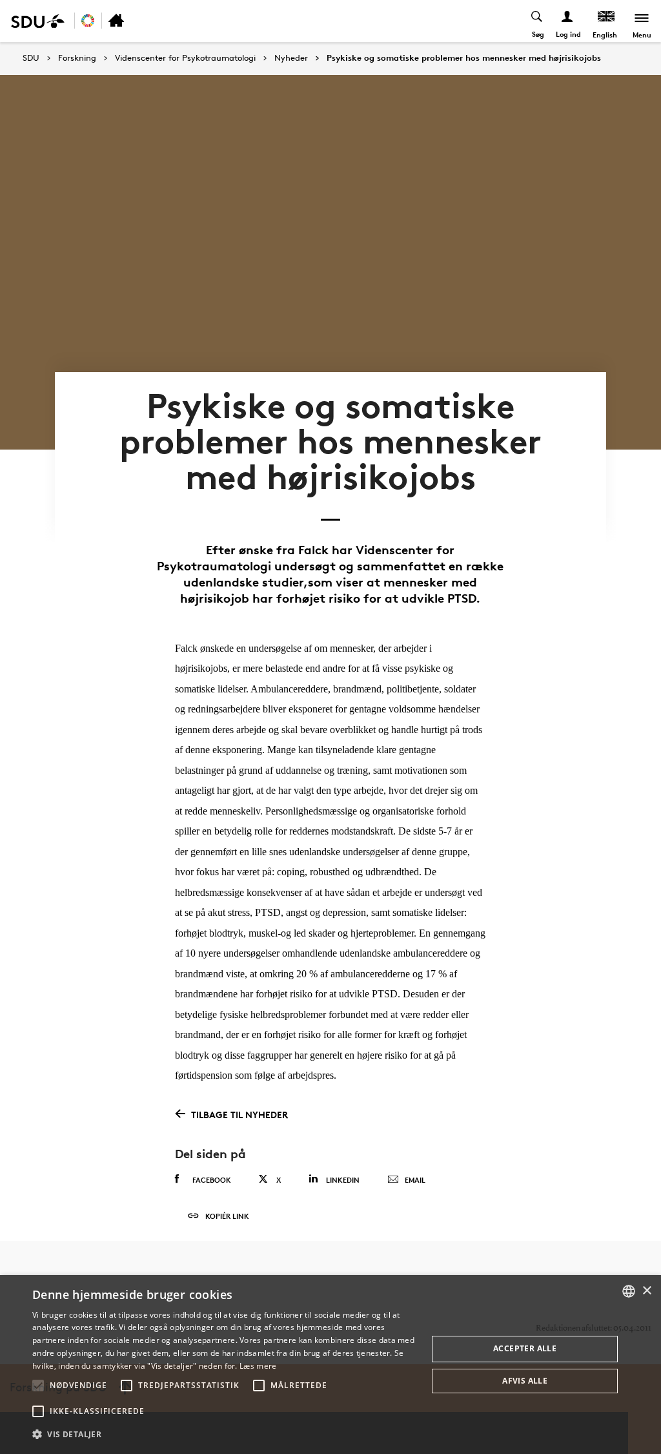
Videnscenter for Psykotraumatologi (185, 58)
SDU (31, 58)
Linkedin (343, 1180)
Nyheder (291, 58)
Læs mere (257, 1365)
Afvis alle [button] (524, 1380)
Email (415, 1180)
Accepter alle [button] (524, 1348)
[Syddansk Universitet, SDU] (38, 21)
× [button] (646, 1291)
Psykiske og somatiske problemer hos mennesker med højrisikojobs (464, 58)
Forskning (77, 58)
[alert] (330, 1364)
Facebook (211, 1180)
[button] (38, 1385)
